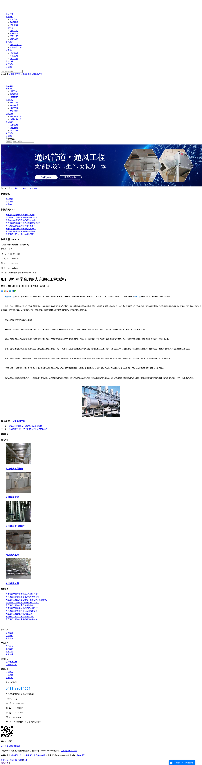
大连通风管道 (27, 755)
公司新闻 (14, 53)
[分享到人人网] (13, 291)
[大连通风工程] (18, 492)
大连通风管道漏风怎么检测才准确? (20, 215)
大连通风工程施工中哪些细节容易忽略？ (22, 619)
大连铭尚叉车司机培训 (10, 746)
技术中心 (14, 59)
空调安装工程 (16, 48)
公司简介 (14, 20)
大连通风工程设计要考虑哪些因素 (20, 234)
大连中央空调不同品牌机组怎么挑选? (21, 220)
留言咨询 (9, 64)
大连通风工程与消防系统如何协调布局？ (22, 608)
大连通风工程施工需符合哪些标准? (20, 226)
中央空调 (14, 34)
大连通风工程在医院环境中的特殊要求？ (22, 594)
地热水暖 (14, 39)
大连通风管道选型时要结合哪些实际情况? (23, 223)
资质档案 (14, 25)
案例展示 (9, 42)
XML (25, 760)
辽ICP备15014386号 (69, 751)
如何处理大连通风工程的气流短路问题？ (22, 218)
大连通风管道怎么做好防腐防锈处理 (21, 232)
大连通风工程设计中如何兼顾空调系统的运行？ (28, 429)
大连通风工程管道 (14, 468)
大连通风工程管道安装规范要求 (19, 614)
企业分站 (4, 760)
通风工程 (14, 31)
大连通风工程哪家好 (16, 526)
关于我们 (9, 17)
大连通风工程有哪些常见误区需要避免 (21, 611)
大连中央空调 (14, 74)
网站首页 (9, 14)
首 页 (17, 189)
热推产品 (4, 763)
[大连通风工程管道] (18, 463)
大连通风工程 (25, 74)
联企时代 (81, 755)
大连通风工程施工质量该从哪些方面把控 (22, 597)
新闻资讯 (23, 189)
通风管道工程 (16, 45)
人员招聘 (9, 62)
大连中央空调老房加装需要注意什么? (21, 229)
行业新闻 (14, 56)
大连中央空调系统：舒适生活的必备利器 (25, 426)
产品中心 (9, 28)
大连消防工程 (37, 74)
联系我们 (14, 22)
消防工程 (14, 36)
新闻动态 (9, 50)
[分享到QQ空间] (5, 291)
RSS (20, 760)
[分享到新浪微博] (7, 291)
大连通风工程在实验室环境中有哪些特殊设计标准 (26, 600)
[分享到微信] (15, 291)
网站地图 (13, 760)
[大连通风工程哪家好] (18, 521)
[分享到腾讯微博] (10, 291)
